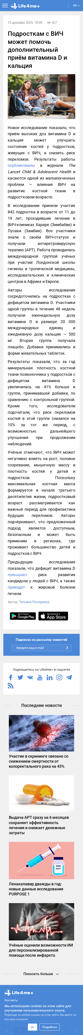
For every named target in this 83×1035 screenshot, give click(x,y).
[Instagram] (59, 678)
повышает (17, 574)
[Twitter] (20, 678)
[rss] (11, 686)
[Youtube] (40, 678)
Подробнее (49, 1027)
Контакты (11, 1000)
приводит (16, 587)
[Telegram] (69, 678)
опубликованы (21, 165)
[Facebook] (11, 678)
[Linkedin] (49, 678)
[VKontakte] (30, 678)
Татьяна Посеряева (34, 602)
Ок (32, 1027)
